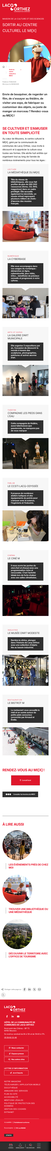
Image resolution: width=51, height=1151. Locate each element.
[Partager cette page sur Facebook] (24, 989)
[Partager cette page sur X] (34, 989)
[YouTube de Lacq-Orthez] (18, 1016)
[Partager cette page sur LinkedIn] (29, 989)
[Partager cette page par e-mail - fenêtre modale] (39, 989)
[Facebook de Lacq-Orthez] (7, 1016)
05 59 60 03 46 (10, 1037)
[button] (30, 1146)
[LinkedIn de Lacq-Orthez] (12, 1016)
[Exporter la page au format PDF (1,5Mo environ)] (3, 995)
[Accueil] (3, 66)
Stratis (9, 1135)
